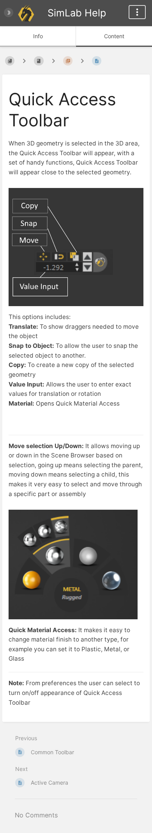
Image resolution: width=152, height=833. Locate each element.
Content (114, 36)
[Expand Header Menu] (137, 12)
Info (38, 36)
